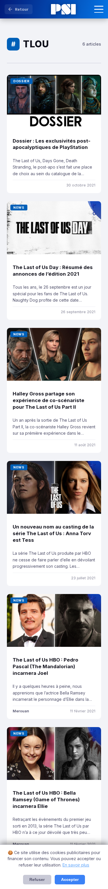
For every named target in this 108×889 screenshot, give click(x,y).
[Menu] (98, 9)
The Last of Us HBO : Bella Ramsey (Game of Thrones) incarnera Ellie (46, 799)
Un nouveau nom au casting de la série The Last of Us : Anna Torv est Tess (53, 533)
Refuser (37, 879)
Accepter (70, 879)
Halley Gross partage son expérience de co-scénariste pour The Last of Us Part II (48, 400)
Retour (22, 9)
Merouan (21, 711)
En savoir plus (75, 864)
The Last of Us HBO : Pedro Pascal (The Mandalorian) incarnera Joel (45, 666)
